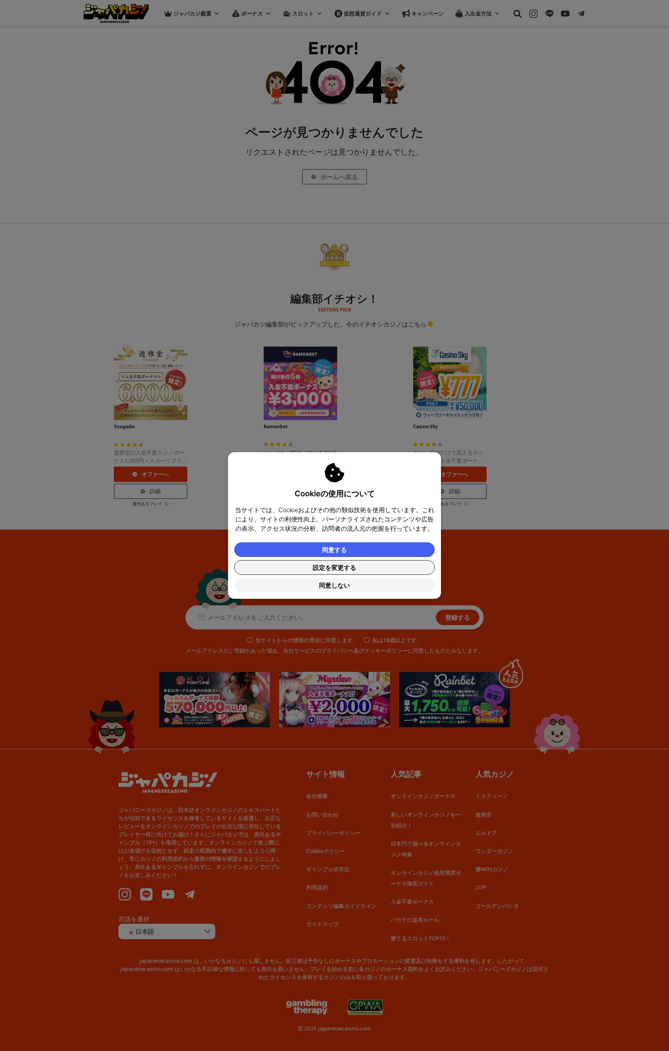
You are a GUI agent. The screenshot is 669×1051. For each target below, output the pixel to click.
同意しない (334, 585)
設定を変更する (334, 567)
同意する (334, 550)
